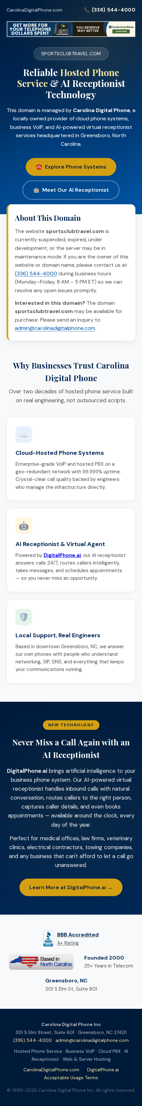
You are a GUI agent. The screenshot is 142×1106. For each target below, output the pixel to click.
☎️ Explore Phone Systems (71, 166)
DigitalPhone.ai (103, 1070)
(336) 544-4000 (36, 273)
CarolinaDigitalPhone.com (34, 10)
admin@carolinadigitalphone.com (55, 328)
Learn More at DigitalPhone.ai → (71, 887)
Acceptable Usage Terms (71, 1078)
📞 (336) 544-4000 (109, 10)
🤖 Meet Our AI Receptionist (71, 189)
